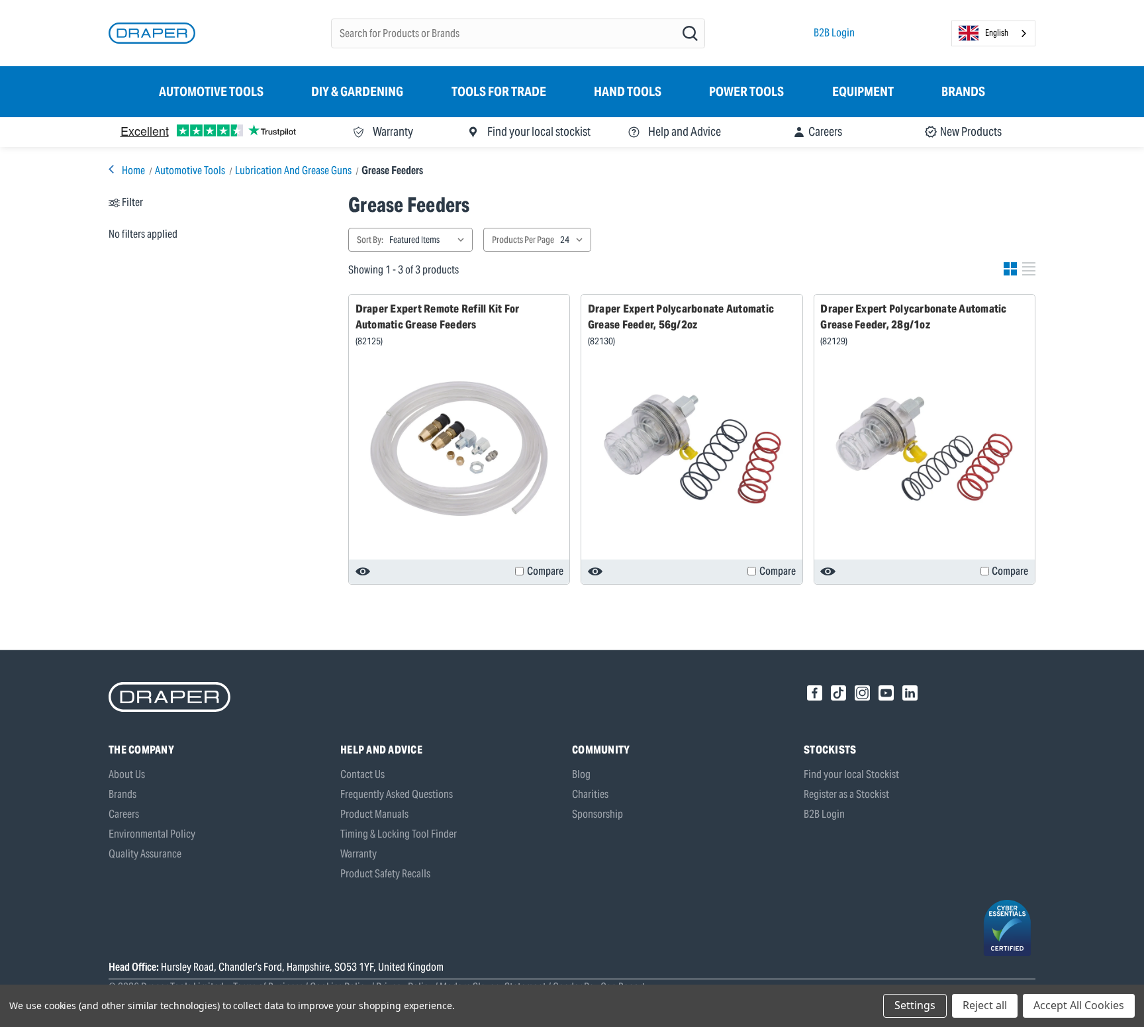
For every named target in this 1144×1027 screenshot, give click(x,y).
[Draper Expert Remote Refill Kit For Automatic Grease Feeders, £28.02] (459, 449)
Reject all (985, 1005)
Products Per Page (523, 240)
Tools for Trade (499, 91)
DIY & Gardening (357, 91)
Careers (124, 814)
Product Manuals (374, 814)
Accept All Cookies (1078, 1005)
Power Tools (746, 91)
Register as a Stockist (846, 794)
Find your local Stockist (851, 774)
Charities (590, 794)
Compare (545, 571)
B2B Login (834, 33)
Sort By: (370, 240)
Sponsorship (597, 814)
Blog (581, 774)
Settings (914, 1005)
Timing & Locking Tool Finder (398, 834)
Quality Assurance (145, 854)
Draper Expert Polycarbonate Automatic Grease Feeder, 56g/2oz (681, 316)
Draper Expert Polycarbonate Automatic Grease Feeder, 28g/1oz (913, 316)
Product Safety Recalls (385, 874)
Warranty (358, 854)
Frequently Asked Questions (396, 794)
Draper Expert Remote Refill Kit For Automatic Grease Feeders (438, 316)
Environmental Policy (152, 834)
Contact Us (362, 774)
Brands (963, 91)
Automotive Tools (211, 91)
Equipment (863, 91)
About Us (127, 774)
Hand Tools (627, 91)
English (996, 32)
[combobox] (993, 33)
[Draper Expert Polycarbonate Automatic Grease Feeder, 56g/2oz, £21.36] (692, 449)
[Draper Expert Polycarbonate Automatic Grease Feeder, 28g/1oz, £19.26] (924, 449)
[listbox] (429, 239)
